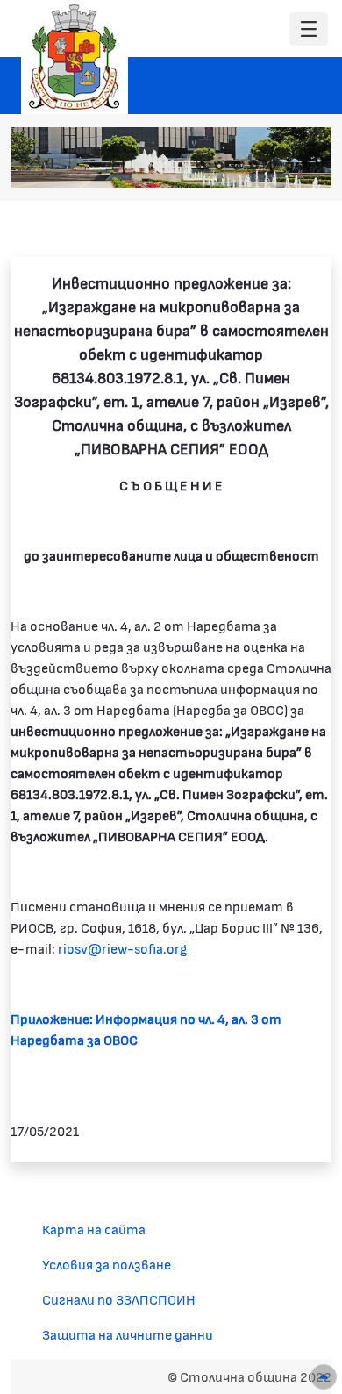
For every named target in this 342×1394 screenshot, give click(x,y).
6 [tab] (289, 165)
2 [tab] (219, 165)
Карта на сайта (94, 1228)
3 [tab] (236, 165)
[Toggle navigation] (308, 29)
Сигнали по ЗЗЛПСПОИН (119, 1298)
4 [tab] (254, 165)
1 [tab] (201, 165)
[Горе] (323, 1377)
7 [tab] (307, 165)
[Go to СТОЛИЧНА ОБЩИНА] (74, 57)
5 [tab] (271, 165)
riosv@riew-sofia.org (122, 948)
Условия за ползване (106, 1263)
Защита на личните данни (127, 1334)
